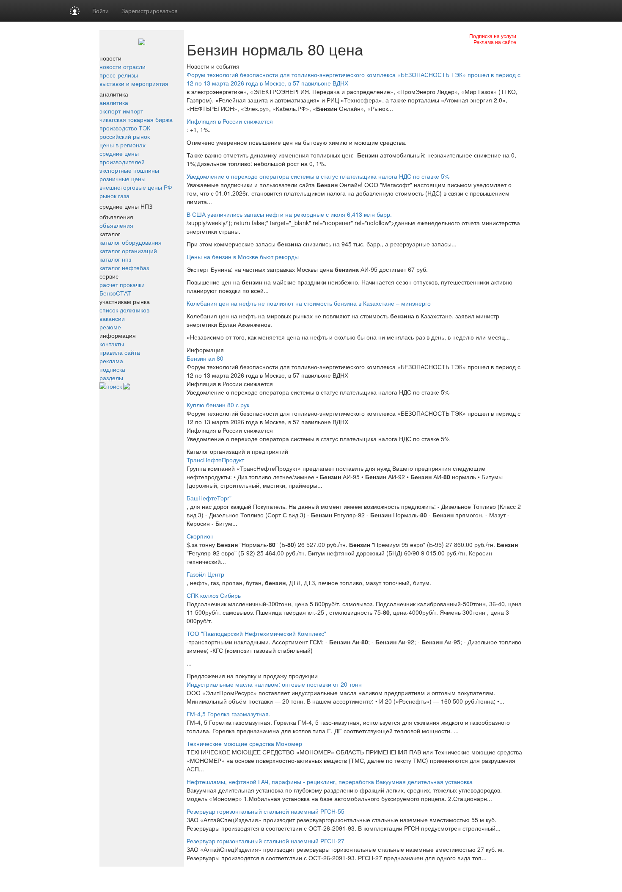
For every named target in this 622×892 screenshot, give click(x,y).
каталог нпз (115, 259)
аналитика (113, 102)
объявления (116, 225)
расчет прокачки (122, 284)
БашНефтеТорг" (209, 498)
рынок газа (114, 195)
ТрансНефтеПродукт (215, 460)
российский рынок (124, 136)
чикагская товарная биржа (136, 119)
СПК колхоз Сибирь (214, 595)
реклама (111, 360)
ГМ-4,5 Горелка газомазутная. (228, 714)
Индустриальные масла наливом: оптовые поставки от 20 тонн (274, 684)
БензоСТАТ (115, 293)
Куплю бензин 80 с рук (218, 404)
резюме (110, 327)
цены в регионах (122, 145)
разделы (111, 377)
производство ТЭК (124, 128)
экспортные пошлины (129, 170)
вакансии (112, 318)
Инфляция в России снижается (230, 121)
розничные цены (122, 178)
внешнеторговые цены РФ (135, 187)
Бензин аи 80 (205, 358)
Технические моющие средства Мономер (244, 743)
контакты (111, 344)
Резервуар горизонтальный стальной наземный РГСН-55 (265, 811)
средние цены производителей (122, 157)
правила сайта (119, 352)
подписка (112, 369)
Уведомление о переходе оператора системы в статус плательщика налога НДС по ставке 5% (318, 176)
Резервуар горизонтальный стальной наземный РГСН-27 (265, 841)
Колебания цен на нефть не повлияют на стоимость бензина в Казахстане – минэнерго (309, 303)
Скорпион (200, 536)
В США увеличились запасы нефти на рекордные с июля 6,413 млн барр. (289, 214)
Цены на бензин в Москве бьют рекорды (243, 256)
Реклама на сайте (494, 41)
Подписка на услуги (492, 35)
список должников (124, 310)
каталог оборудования (130, 242)
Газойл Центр (205, 574)
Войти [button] (100, 10)
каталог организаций (128, 250)
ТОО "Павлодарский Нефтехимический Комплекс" (256, 633)
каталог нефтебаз (124, 267)
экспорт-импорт (121, 111)
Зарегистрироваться (149, 10)
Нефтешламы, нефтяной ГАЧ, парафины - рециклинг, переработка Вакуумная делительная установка (330, 781)
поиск (114, 386)
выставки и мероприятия (133, 83)
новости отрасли (122, 66)
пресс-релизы (118, 75)
